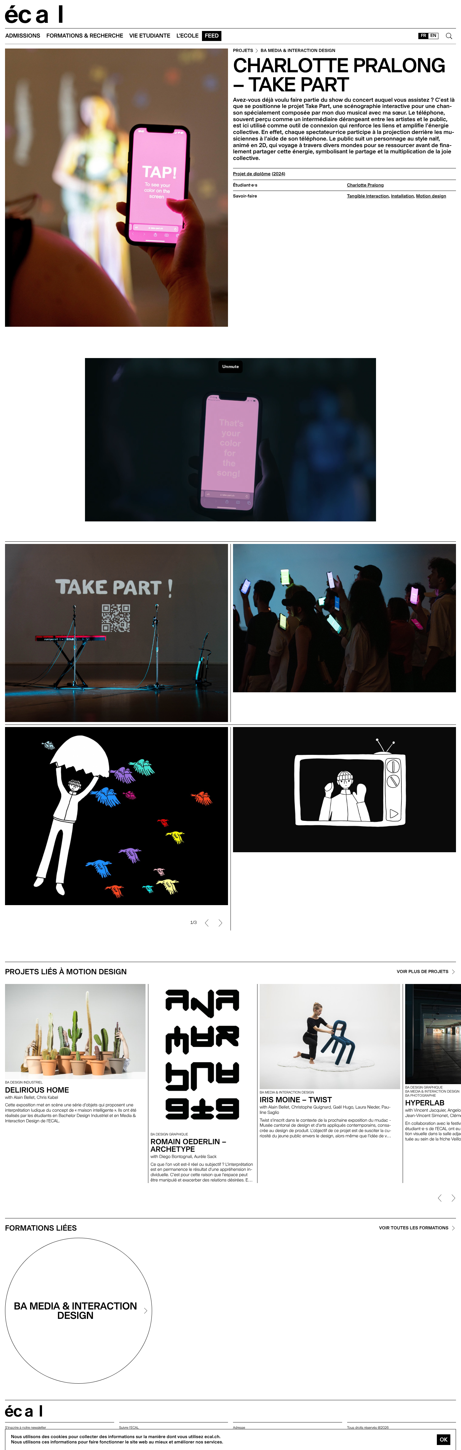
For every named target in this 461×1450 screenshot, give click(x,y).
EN (433, 35)
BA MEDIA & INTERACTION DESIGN (298, 51)
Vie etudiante (150, 36)
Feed (212, 36)
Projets (243, 51)
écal (23, 1411)
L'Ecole (188, 36)
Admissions (22, 36)
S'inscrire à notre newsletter (25, 1428)
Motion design (431, 196)
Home (34, 14)
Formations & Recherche (84, 36)
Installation (402, 196)
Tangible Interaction (368, 196)
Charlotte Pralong (365, 185)
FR (423, 35)
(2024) (278, 174)
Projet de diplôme (252, 174)
